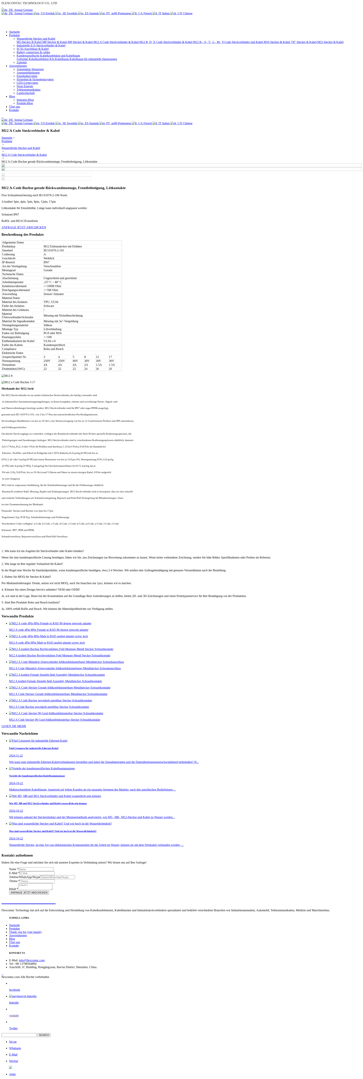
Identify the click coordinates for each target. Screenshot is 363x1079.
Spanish (93, 13)
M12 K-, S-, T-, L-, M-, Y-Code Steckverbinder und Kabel (228, 42)
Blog (12, 96)
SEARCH (44, 1035)
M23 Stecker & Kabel (330, 42)
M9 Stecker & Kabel (80, 42)
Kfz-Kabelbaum (60, 59)
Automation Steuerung (30, 69)
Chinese (187, 13)
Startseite (14, 31)
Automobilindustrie (28, 72)
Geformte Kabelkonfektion (33, 59)
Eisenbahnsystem (27, 76)
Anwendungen (18, 65)
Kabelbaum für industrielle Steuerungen (93, 59)
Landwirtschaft (26, 93)
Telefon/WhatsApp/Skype (24, 877)
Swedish (72, 13)
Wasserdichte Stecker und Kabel (21, 148)
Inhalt (13, 889)
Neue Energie (25, 86)
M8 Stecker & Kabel (55, 42)
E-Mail (14, 873)
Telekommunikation (28, 89)
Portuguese (124, 13)
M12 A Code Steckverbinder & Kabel (116, 42)
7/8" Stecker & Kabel (304, 42)
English (50, 13)
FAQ (5, 544)
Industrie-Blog (25, 99)
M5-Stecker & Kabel (29, 42)
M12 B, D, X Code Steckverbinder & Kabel (166, 42)
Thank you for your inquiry (25, 932)
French (148, 13)
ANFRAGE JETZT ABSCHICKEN (24, 227)
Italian (165, 13)
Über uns (14, 106)
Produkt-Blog (25, 103)
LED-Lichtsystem (27, 82)
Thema (14, 881)
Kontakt (14, 110)
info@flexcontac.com (32, 960)
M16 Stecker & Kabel (277, 42)
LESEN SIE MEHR (14, 726)
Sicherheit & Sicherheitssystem (35, 79)
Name (14, 869)
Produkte (14, 35)
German (27, 10)
